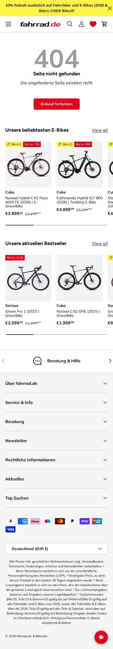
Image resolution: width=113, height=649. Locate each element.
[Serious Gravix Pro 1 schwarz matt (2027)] (28, 278)
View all (100, 130)
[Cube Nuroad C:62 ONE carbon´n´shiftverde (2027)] (79, 278)
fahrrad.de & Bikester (32, 636)
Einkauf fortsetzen (57, 104)
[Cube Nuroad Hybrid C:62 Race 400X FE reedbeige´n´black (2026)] (28, 164)
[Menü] (8, 24)
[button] (93, 24)
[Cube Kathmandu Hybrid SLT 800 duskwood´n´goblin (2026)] (79, 164)
